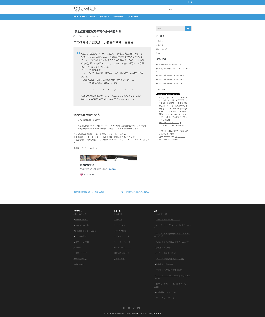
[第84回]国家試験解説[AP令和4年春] (170, 79)
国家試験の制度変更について (168, 219)
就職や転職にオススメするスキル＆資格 (173, 242)
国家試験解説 (161, 49)
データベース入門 (121, 236)
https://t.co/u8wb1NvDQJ (170, 122)
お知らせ (159, 41)
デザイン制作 (119, 259)
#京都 (167, 120)
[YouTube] (138, 308)
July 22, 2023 (180, 136)
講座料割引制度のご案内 (85, 231)
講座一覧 (93, 17)
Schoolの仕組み (81, 219)
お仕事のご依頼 (133, 17)
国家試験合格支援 (121, 253)
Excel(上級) (118, 219)
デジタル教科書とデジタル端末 (169, 270)
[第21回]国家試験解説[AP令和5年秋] (136, 192)
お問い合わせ (104, 17)
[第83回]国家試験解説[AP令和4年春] (170, 83)
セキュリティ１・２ (122, 247)
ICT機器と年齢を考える (166, 292)
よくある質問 (81, 236)
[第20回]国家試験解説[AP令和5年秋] (88, 192)
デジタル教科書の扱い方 (166, 253)
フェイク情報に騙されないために (170, 259)
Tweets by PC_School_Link (167, 139)
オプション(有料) (82, 242)
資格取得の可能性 (163, 247)
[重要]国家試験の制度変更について (170, 64)
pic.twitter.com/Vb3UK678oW (171, 125)
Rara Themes (139, 314)
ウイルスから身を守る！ (166, 298)
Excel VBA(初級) (120, 231)
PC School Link (84, 8)
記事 (158, 53)
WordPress (157, 314)
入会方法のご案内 (82, 225)
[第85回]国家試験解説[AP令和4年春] (170, 75)
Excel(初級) (118, 214)
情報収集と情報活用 (164, 264)
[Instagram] (134, 308)
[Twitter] (129, 308)
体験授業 (159, 45)
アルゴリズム (119, 225)
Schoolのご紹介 (79, 17)
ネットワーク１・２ (122, 242)
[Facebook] (124, 308)
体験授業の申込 (118, 17)
